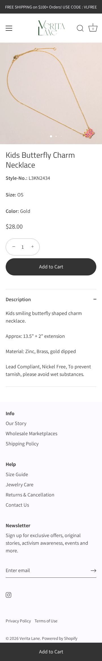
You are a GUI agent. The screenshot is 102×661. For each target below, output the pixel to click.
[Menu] (9, 28)
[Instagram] (8, 594)
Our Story (16, 423)
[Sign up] (93, 570)
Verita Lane (30, 638)
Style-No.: (16, 178)
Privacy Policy (18, 620)
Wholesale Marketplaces (31, 433)
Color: (12, 211)
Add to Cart (51, 651)
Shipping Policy (22, 443)
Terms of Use (46, 620)
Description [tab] (18, 299)
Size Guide (17, 474)
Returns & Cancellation (30, 494)
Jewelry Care (19, 484)
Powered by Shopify (59, 638)
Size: (11, 195)
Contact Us (17, 505)
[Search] (80, 29)
